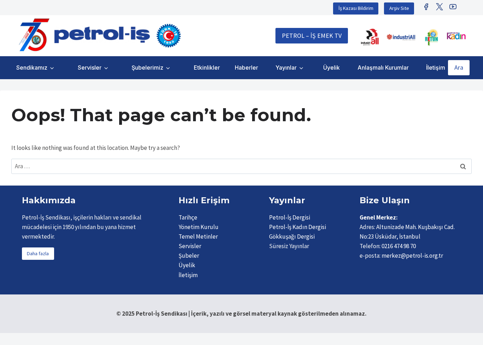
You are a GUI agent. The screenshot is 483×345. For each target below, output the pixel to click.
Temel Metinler (198, 236)
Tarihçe (188, 217)
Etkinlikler (207, 67)
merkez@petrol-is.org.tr (412, 255)
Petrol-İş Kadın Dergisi (297, 227)
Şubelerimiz (147, 67)
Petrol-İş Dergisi (289, 217)
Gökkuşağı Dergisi (292, 236)
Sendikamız (31, 67)
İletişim (435, 67)
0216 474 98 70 (399, 246)
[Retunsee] (432, 37)
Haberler (246, 67)
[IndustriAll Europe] (401, 37)
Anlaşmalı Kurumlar (383, 67)
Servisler (89, 67)
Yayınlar (286, 67)
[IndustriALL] (369, 37)
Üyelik (331, 67)
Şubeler (189, 255)
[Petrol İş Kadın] (456, 35)
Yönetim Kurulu (199, 227)
